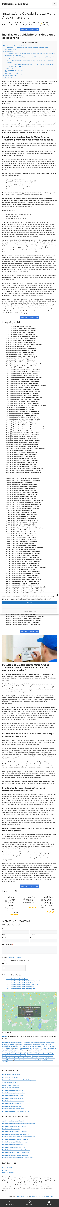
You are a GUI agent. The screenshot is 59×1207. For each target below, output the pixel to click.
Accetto (29, 1014)
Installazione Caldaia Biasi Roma (12, 1106)
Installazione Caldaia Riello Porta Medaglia (15, 1134)
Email (4, 938)
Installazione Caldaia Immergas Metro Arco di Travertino (26, 1052)
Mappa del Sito (7, 1167)
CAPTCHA (5, 963)
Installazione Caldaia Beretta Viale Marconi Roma (17, 1158)
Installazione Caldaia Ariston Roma (13, 1109)
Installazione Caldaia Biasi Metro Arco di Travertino (18, 1046)
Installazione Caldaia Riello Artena (12, 1144)
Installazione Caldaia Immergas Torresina (15, 1139)
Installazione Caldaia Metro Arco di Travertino (16, 1042)
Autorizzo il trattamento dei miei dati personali (16, 960)
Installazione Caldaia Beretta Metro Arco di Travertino (19, 46)
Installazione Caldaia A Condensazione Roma (16, 1111)
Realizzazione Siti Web (23, 1196)
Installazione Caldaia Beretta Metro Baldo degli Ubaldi (23, 981)
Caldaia (4, 1036)
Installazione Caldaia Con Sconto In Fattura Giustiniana (19, 1123)
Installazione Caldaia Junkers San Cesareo (15, 1152)
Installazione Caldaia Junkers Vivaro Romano (16, 1150)
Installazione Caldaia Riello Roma (12, 1090)
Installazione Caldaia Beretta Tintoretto (14, 1126)
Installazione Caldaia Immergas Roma (13, 1093)
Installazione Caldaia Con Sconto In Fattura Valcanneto (19, 1137)
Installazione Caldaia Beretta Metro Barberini (20, 983)
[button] (56, 595)
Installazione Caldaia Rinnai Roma (12, 1095)
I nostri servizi (8, 51)
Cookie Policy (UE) (8, 1173)
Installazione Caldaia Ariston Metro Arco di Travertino (34, 1044)
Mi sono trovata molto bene (14, 70)
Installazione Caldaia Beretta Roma (17, 979)
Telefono (33, 938)
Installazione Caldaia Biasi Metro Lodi (13, 1147)
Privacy (4, 1170)
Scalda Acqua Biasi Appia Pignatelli (13, 1121)
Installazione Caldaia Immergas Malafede (15, 1155)
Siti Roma (32, 1196)
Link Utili (8, 77)
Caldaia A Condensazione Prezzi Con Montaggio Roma (19, 1080)
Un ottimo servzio (11, 72)
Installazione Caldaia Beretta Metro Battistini (20, 987)
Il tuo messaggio (7, 944)
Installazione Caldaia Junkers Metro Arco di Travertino (31, 1048)
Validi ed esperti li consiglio (14, 74)
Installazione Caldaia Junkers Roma (13, 1101)
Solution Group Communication (44, 1196)
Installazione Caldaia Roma (15, 4)
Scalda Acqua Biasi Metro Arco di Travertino (40, 1054)
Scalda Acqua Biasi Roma (10, 1082)
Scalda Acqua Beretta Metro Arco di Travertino (23, 1058)
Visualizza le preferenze (29, 611)
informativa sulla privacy (14, 957)
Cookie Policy (29, 1011)
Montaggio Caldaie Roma (10, 1077)
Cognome (32, 934)
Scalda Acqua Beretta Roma (11, 1074)
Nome (4, 934)
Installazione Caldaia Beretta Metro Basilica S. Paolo (22, 985)
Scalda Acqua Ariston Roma (11, 1085)
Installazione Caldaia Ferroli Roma (12, 1103)
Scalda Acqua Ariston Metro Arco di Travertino (16, 1056)
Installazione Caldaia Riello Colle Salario (14, 1142)
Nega (29, 606)
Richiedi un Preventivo (29, 29)
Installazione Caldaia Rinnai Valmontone (14, 1131)
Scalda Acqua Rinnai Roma (10, 1088)
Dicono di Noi (8, 68)
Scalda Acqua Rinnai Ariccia (11, 1129)
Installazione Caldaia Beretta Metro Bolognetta (20, 988)
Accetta (29, 602)
